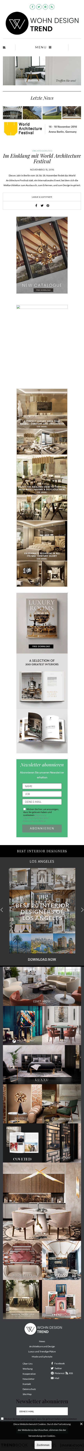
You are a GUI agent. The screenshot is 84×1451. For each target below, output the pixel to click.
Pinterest (59, 1373)
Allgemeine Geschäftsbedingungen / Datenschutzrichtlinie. (36, 818)
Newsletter (29, 1378)
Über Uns (28, 1363)
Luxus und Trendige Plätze (42, 1351)
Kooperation (29, 1373)
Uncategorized (42, 151)
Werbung (27, 1368)
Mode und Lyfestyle (42, 1356)
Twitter (58, 1368)
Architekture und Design (42, 1346)
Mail (57, 1378)
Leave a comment (42, 196)
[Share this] (36, 205)
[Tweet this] (42, 205)
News (42, 1341)
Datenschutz (29, 1389)
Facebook (60, 1363)
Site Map (27, 1394)
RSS (71, 1373)
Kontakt (27, 1384)
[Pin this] (47, 205)
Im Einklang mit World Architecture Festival (42, 158)
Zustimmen (43, 1444)
